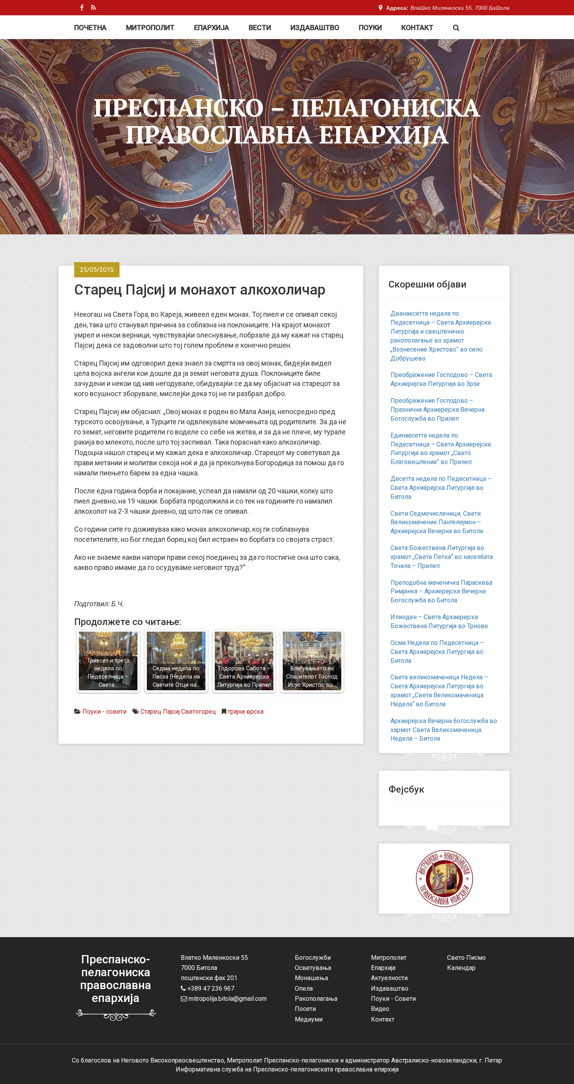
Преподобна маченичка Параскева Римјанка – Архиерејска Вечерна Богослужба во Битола (441, 591)
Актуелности (389, 978)
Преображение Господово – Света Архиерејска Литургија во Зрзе (441, 379)
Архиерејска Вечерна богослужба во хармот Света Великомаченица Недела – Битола (443, 730)
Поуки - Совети (393, 998)
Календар (461, 967)
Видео (380, 1009)
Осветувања (313, 967)
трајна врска (246, 711)
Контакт (417, 27)
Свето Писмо (466, 957)
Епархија (211, 27)
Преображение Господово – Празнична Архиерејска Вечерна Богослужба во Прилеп (437, 409)
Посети (305, 1009)
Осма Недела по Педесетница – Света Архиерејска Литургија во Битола (437, 651)
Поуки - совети (104, 711)
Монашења (311, 978)
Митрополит (150, 27)
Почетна (90, 27)
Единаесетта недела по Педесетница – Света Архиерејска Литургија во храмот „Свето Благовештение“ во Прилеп (440, 449)
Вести (260, 27)
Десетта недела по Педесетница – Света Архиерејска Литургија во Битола (441, 487)
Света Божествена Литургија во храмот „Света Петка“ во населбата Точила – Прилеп (441, 557)
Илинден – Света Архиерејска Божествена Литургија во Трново (439, 621)
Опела (304, 988)
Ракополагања (316, 998)
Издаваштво (315, 27)
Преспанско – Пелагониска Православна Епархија (287, 120)
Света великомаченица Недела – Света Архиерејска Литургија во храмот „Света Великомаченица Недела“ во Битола (439, 690)
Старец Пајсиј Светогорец (178, 711)
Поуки (370, 27)
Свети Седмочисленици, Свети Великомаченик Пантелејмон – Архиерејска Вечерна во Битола (436, 522)
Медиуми (309, 1019)
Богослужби (313, 957)
